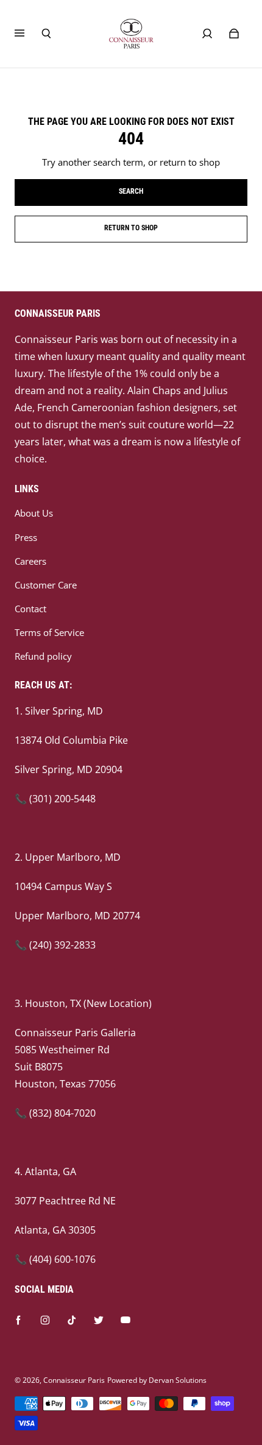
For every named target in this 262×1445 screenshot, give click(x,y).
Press (26, 537)
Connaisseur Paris (74, 1380)
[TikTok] (71, 1320)
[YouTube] (125, 1320)
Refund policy (43, 656)
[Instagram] (45, 1320)
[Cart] (234, 33)
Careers (30, 561)
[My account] (207, 33)
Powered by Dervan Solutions (157, 1380)
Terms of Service (49, 632)
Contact (30, 608)
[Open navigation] (28, 33)
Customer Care (46, 585)
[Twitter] (98, 1320)
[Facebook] (18, 1320)
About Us (34, 513)
